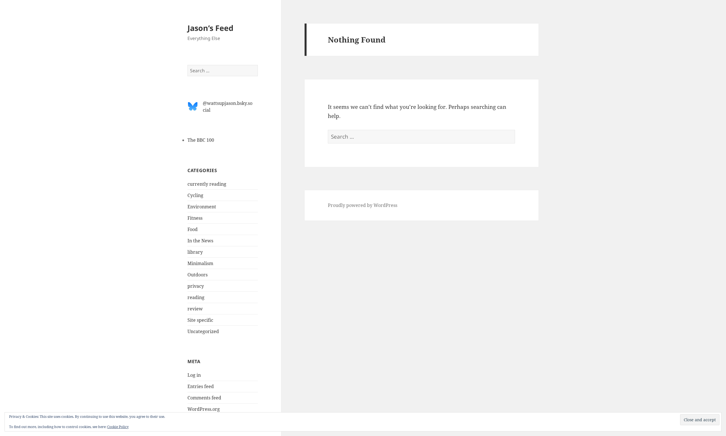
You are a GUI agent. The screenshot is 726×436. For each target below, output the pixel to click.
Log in (194, 375)
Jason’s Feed (210, 28)
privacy (195, 286)
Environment (201, 207)
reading (195, 297)
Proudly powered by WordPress (362, 205)
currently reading (206, 184)
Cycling (195, 195)
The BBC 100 (200, 140)
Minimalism (200, 263)
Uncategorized (203, 331)
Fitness (194, 218)
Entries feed (200, 386)
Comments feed (204, 398)
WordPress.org (203, 409)
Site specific (200, 320)
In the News (200, 241)
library (195, 252)
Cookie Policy (118, 426)
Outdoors (197, 275)
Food (192, 229)
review (195, 309)
